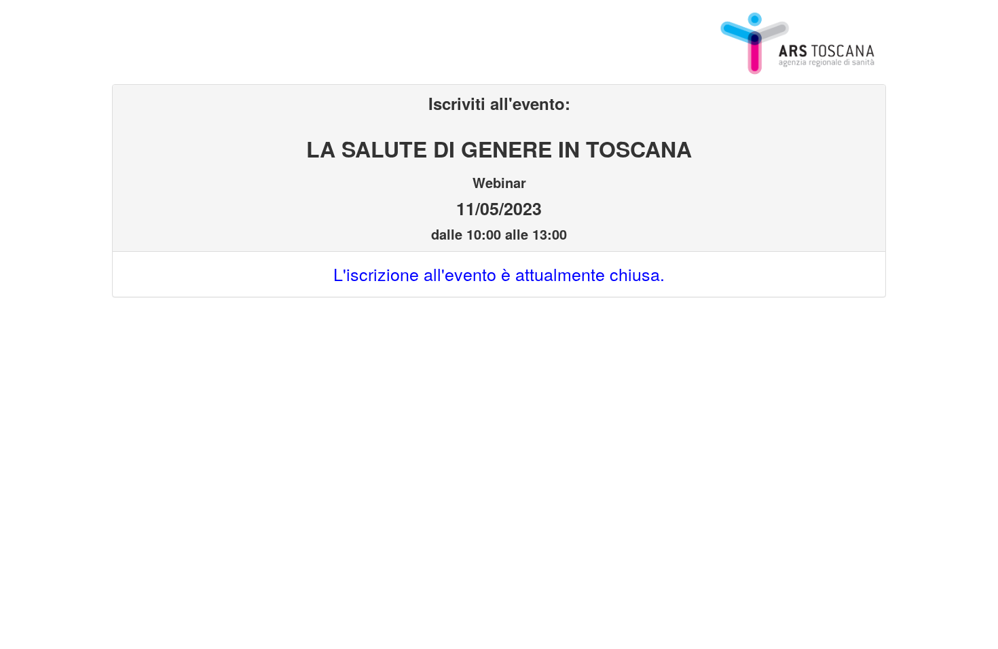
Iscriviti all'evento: (499, 103)
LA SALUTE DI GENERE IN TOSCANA (499, 146)
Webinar (499, 180)
